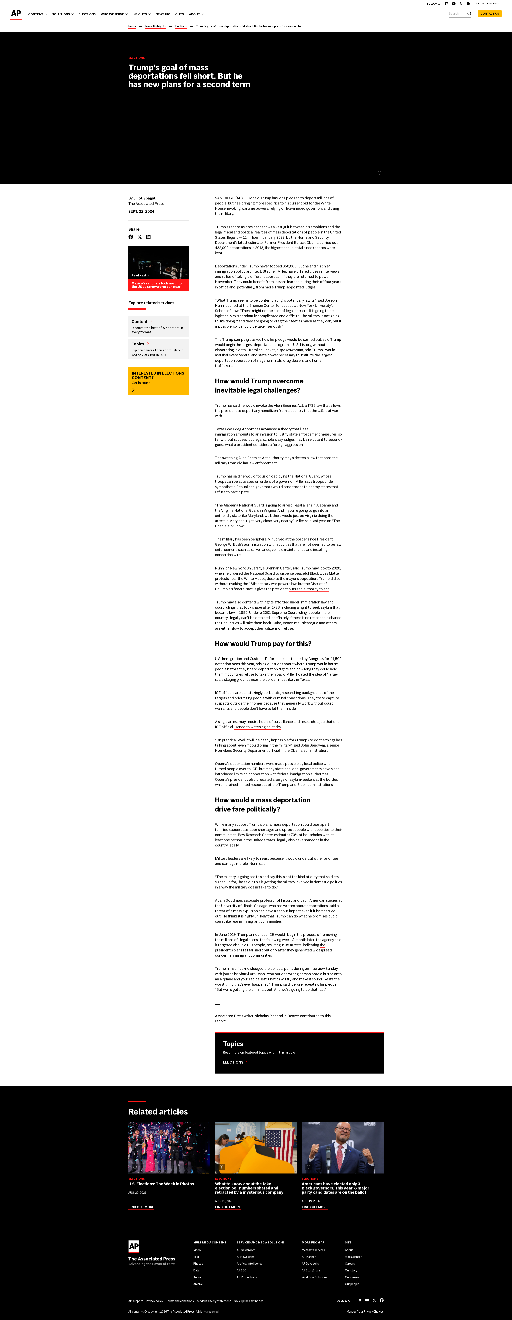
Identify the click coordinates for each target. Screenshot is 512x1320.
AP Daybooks (310, 1264)
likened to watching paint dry (257, 726)
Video (197, 1250)
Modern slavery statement (214, 1301)
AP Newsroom (246, 1250)
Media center (353, 1257)
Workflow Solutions (314, 1277)
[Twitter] (461, 3)
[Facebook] (468, 3)
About (349, 1250)
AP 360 (241, 1270)
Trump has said (227, 476)
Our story (351, 1270)
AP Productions (247, 1277)
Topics (138, 344)
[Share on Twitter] (139, 236)
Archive (198, 1284)
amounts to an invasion (254, 434)
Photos (198, 1264)
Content (139, 321)
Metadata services (313, 1250)
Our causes (352, 1277)
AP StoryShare (311, 1270)
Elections (181, 26)
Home (132, 26)
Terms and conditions (180, 1301)
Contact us (489, 14)
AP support (135, 1301)
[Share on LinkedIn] (148, 236)
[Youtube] (454, 3)
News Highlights (155, 26)
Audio (197, 1277)
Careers (350, 1264)
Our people (352, 1284)
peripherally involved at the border (279, 539)
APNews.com (245, 1257)
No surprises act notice (248, 1301)
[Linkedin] (447, 3)
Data (196, 1270)
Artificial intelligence (249, 1264)
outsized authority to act (309, 588)
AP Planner (309, 1257)
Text (196, 1257)
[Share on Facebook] (130, 236)
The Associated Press (181, 1312)
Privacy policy (154, 1301)
